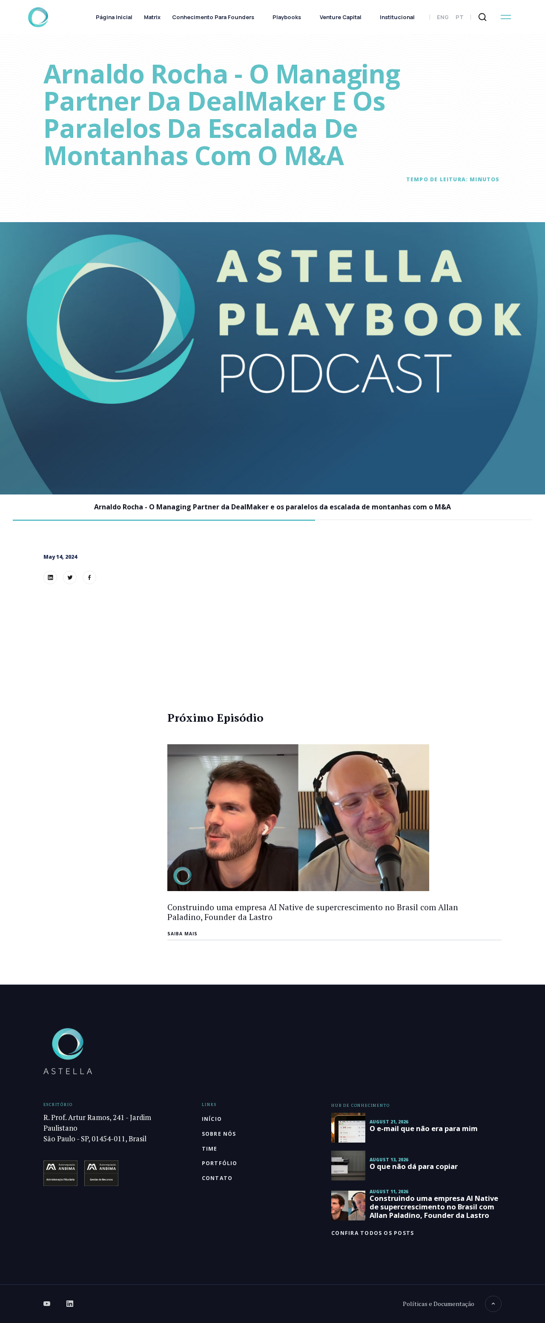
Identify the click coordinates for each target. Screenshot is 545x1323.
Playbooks (286, 17)
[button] (506, 17)
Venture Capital (340, 17)
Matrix (152, 17)
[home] (38, 17)
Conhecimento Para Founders (213, 17)
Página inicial (114, 17)
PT (460, 17)
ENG (443, 17)
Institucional (397, 17)
